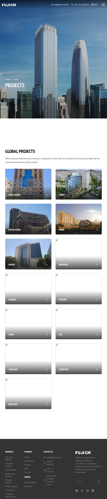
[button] (103, 4)
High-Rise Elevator (9, 458)
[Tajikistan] (79, 358)
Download (28, 486)
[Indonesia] (79, 254)
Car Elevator (10, 490)
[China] (28, 323)
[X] (82, 490)
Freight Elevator (11, 486)
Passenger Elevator (9, 464)
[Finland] (79, 289)
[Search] (99, 482)
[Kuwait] (28, 254)
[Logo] (9, 4)
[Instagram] (87, 490)
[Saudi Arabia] (28, 184)
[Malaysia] (28, 393)
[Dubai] (79, 184)
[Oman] (79, 219)
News (26, 468)
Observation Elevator (10, 475)
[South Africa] (28, 219)
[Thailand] (28, 358)
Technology (29, 461)
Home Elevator (11, 470)
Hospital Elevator (8, 481)
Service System (30, 482)
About (26, 457)
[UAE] (79, 323)
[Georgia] (28, 289)
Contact (27, 472)
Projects (27, 465)
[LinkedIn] (93, 490)
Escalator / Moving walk (10, 495)
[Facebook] (76, 490)
